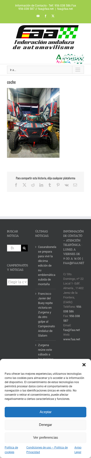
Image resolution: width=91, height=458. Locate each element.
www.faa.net (71, 339)
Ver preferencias (45, 437)
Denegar (45, 425)
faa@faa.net (65, 8)
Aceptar (46, 412)
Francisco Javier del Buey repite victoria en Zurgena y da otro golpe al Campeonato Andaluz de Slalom (46, 314)
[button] (84, 364)
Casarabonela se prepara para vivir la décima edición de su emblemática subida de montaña (46, 265)
